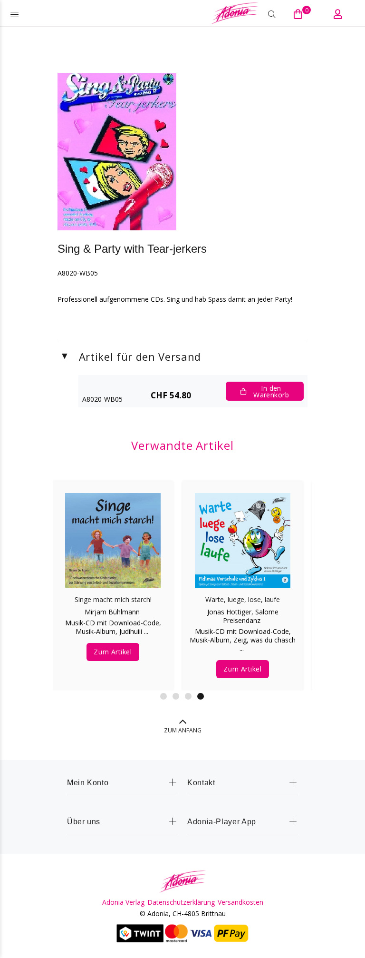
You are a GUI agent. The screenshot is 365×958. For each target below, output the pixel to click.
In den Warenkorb (271, 391)
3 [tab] (188, 696)
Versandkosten (240, 902)
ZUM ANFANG (183, 730)
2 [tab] (176, 696)
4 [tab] (200, 696)
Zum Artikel (113, 651)
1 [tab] (163, 696)
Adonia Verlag (123, 902)
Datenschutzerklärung (181, 902)
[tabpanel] (113, 576)
